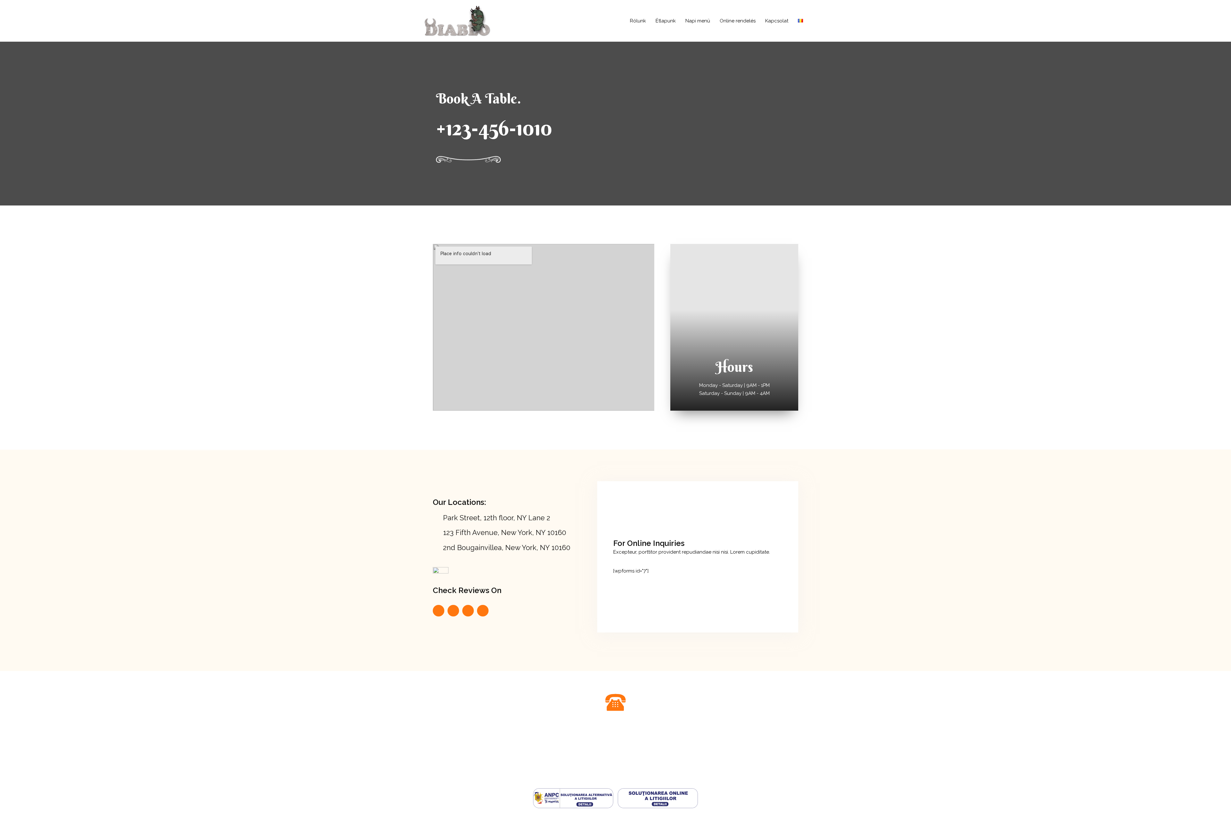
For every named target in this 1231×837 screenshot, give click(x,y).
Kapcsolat (776, 21)
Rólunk (638, 21)
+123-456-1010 (494, 128)
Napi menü (697, 21)
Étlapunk (666, 21)
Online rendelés (738, 21)
